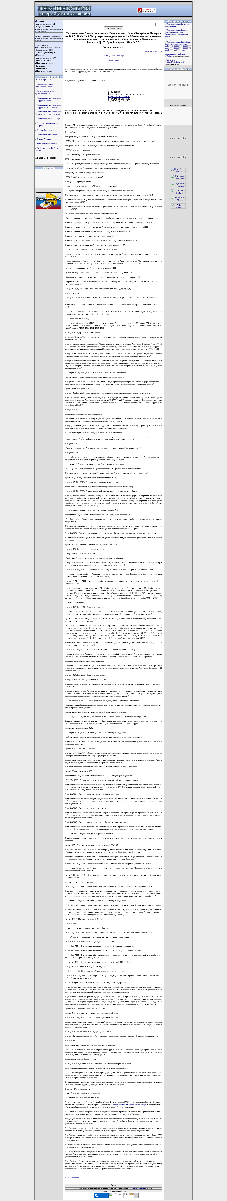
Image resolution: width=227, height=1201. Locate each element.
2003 (185, 48)
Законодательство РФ (46, 58)
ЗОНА (169, 56)
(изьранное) (169, 34)
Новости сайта (42, 68)
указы (181, 32)
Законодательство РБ (45, 24)
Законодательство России (47, 135)
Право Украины (43, 60)
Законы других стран (45, 52)
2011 (176, 46)
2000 (171, 50)
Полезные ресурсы (44, 63)
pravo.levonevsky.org (137, 1188)
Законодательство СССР (44, 50)
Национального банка (119, 96)
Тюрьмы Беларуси (44, 130)
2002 (189, 48)
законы (175, 32)
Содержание (114, 60)
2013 (167, 46)
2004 (180, 48)
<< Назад (106, 55)
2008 (189, 46)
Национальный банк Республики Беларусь (129, 1105)
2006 (171, 48)
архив (167, 36)
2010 (180, 46)
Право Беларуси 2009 (74, 1178)
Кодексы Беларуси (44, 26)
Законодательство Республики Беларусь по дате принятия (48, 106)
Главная (40, 21)
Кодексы (40, 55)
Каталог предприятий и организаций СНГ (45, 92)
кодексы (168, 32)
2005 (176, 48)
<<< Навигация (118, 55)
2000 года (180, 50)
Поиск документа (44, 71)
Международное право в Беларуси (48, 47)
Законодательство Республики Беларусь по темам (48, 99)
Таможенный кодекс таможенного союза (44, 85)
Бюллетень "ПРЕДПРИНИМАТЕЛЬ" (175, 61)
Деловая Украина (44, 139)
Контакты (40, 66)
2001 (167, 50)
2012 (171, 46)
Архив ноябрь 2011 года (153, 51)
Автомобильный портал (47, 144)
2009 (185, 46)
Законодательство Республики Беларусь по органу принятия (48, 113)
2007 (167, 48)
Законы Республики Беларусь (49, 119)
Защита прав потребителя (175, 54)
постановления (181, 34)
